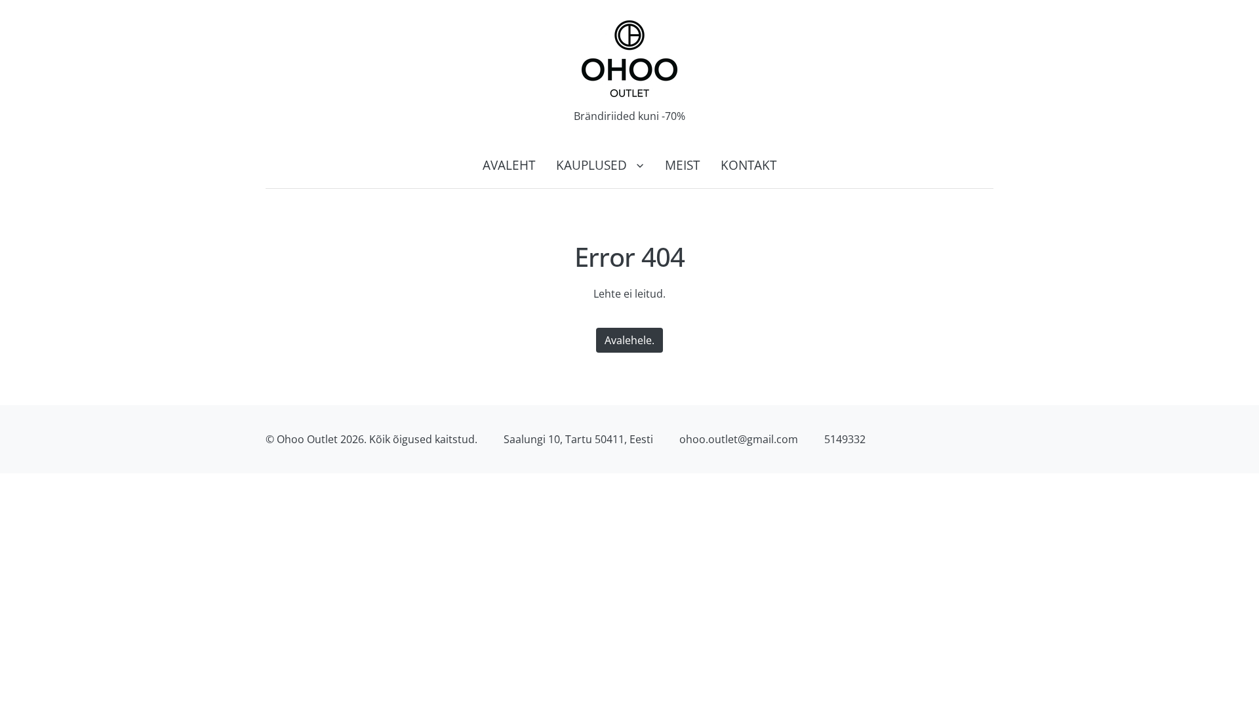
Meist (682, 165)
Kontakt (748, 165)
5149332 (845, 439)
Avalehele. (629, 340)
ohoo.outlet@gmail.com (738, 439)
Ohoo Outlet (307, 439)
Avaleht (509, 165)
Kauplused (591, 165)
